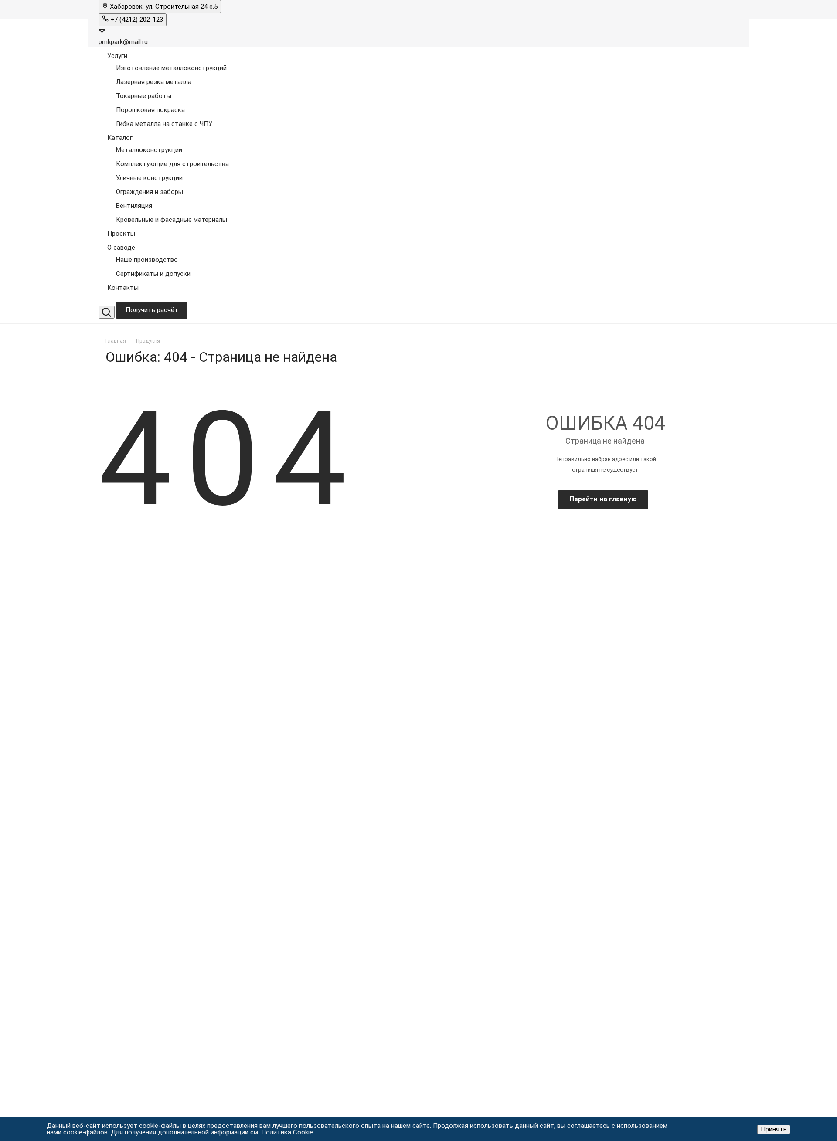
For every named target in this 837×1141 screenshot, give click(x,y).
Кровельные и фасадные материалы (171, 220)
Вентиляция (134, 206)
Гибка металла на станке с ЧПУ (164, 124)
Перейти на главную (603, 499)
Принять (774, 1129)
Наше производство (147, 260)
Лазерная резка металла (153, 82)
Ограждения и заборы (149, 192)
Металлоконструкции (149, 150)
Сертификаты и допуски (153, 274)
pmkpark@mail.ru (123, 42)
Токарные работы (143, 96)
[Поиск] (107, 312)
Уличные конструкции (149, 178)
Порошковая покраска (150, 110)
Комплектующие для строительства (172, 164)
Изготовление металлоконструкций (171, 68)
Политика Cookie (287, 1132)
